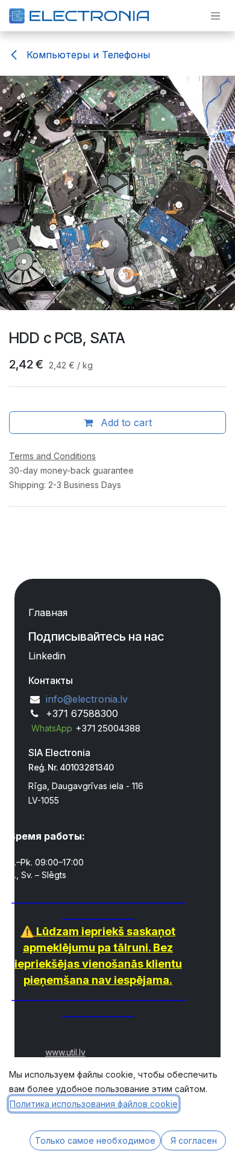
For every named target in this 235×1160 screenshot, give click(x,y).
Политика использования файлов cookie (94, 1104)
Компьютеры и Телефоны (87, 55)
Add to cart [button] (125, 423)
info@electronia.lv (87, 699)
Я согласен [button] (194, 1140)
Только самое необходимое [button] (95, 1140)
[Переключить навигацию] (216, 15)
